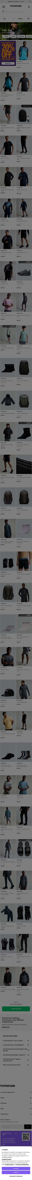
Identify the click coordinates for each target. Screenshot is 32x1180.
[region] (16, 1163)
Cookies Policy (6, 1159)
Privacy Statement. (22, 1164)
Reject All (16, 1172)
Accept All (16, 1168)
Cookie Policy (9, 1164)
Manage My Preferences (16, 1176)
